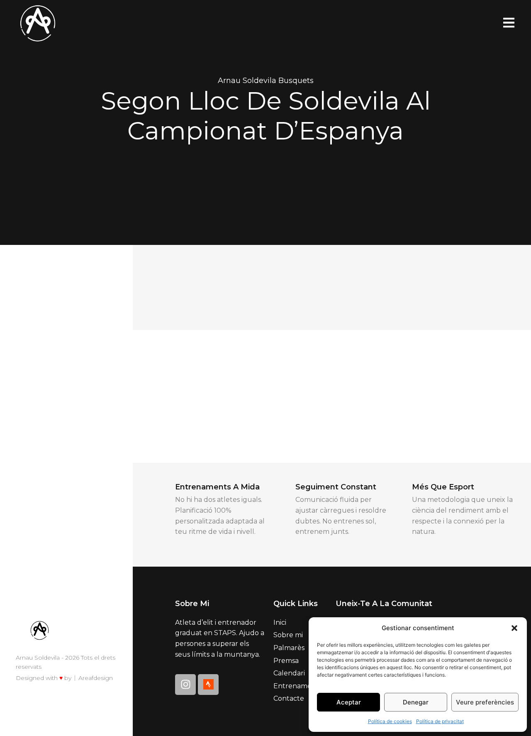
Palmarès (288, 648)
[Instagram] (185, 684)
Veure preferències (485, 702)
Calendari (289, 673)
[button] (514, 628)
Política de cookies (390, 721)
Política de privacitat (440, 721)
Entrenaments (297, 686)
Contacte (288, 698)
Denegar (416, 702)
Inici (279, 622)
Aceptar (348, 702)
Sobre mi (288, 635)
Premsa (286, 661)
